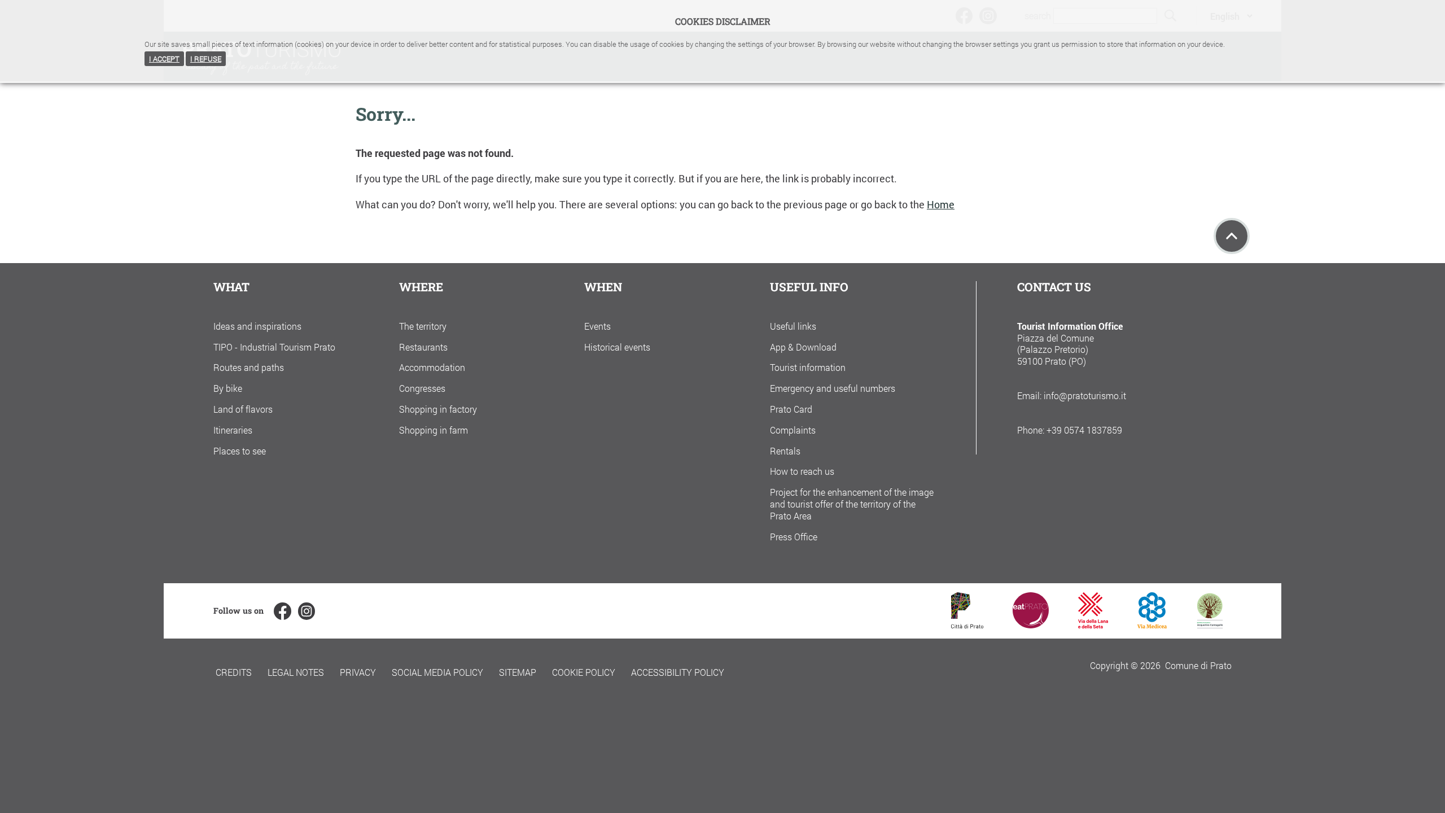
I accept (164, 58)
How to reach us (802, 471)
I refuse (205, 58)
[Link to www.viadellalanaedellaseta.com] (1092, 625)
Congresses (422, 388)
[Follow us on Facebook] (282, 610)
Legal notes (296, 672)
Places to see (239, 451)
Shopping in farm (433, 430)
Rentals (785, 451)
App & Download (803, 347)
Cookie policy (583, 672)
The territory (422, 326)
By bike (227, 388)
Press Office (793, 537)
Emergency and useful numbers (832, 388)
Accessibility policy (677, 672)
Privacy (358, 672)
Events (597, 326)
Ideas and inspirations (257, 326)
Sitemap (517, 672)
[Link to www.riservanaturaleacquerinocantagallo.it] (1209, 625)
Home (940, 204)
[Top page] (1232, 236)
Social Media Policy (437, 672)
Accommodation (432, 367)
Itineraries (232, 430)
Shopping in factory (438, 409)
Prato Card (791, 409)
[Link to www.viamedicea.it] (1152, 625)
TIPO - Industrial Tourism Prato (274, 347)
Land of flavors (243, 409)
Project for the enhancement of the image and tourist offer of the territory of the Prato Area (852, 504)
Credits (234, 672)
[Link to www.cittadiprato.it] (967, 625)
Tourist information (808, 367)
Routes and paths (248, 367)
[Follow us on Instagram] (306, 610)
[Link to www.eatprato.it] (1031, 625)
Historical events (617, 347)
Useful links (793, 326)
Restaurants (423, 347)
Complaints (793, 430)
